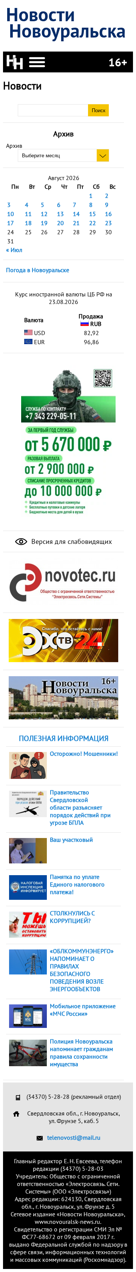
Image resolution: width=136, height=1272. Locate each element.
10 (10, 214)
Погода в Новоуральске (37, 270)
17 (10, 223)
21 (76, 223)
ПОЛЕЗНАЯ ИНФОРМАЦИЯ (63, 738)
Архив (14, 145)
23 (108, 223)
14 (76, 214)
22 (92, 223)
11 (28, 214)
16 (108, 214)
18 (28, 223)
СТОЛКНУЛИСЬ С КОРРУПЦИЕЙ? (72, 916)
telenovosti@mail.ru (73, 1137)
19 (44, 223)
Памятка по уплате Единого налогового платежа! (77, 884)
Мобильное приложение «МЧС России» (83, 1009)
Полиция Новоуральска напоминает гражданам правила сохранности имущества (81, 1052)
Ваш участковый (71, 839)
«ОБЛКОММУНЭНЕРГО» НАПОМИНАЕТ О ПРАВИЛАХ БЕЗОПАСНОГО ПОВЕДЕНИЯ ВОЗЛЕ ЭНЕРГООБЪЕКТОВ (82, 970)
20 (60, 223)
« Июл (14, 250)
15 (92, 214)
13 (60, 214)
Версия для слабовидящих (70, 541)
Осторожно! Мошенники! (84, 753)
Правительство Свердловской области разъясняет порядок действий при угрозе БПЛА (80, 807)
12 (44, 214)
